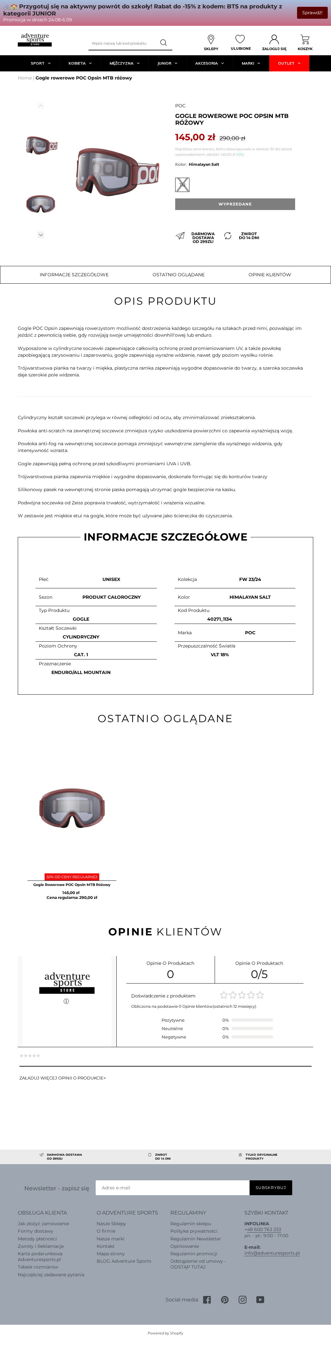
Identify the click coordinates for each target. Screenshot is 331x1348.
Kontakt (106, 1246)
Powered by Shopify (165, 1333)
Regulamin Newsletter (195, 1239)
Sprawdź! (312, 13)
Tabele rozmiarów (38, 1267)
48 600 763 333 (264, 1229)
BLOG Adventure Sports (124, 1261)
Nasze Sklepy (111, 1224)
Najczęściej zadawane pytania (51, 1275)
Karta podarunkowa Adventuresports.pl (40, 1256)
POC (180, 106)
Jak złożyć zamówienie (43, 1224)
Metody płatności (37, 1239)
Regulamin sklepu (190, 1224)
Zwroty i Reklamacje (41, 1246)
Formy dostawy (35, 1231)
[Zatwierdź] (164, 43)
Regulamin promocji (193, 1254)
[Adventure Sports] (35, 40)
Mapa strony (111, 1254)
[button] (40, 234)
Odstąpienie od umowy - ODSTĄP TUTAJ (198, 1264)
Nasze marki (110, 1239)
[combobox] (122, 43)
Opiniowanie (184, 1246)
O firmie (106, 1231)
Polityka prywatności (194, 1231)
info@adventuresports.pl (272, 1253)
